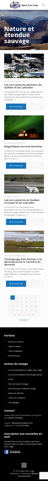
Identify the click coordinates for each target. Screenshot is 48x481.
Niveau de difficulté (16, 393)
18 (35, 306)
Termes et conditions (16, 398)
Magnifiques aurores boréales (23, 146)
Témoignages (13, 402)
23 (31, 310)
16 (26, 306)
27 (24, 314)
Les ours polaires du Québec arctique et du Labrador (22, 201)
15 (22, 306)
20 (17, 310)
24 (35, 310)
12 (35, 302)
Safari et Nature (14, 346)
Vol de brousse (14, 356)
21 (22, 310)
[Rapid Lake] (24, 5)
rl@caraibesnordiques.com (22, 423)
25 (15, 314)
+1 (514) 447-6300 (21, 425)
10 (26, 302)
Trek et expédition (15, 351)
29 (33, 314)
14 (17, 306)
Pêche (10, 379)
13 (13, 306)
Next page (23, 320)
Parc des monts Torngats (18, 384)
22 (26, 310)
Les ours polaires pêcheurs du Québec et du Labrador (23, 86)
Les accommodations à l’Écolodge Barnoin (25, 375)
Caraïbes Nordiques (15, 418)
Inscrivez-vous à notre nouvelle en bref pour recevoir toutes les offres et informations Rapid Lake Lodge (23, 444)
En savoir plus (17, 106)
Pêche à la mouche (16, 342)
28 (29, 314)
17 (31, 306)
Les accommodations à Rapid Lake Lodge (25, 370)
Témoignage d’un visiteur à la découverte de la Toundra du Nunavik (23, 262)
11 (31, 302)
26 (19, 314)
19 (13, 310)
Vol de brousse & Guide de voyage (22, 388)
